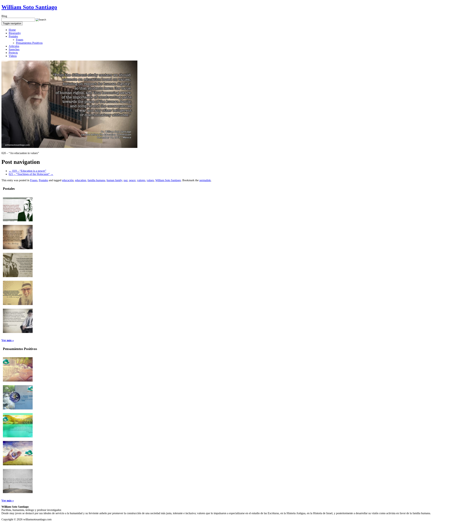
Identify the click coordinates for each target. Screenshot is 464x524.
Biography (15, 33)
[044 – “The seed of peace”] (18, 304)
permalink (205, 180)
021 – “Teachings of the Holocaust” (31, 174)
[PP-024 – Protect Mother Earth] (18, 464)
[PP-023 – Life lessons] (18, 492)
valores (141, 180)
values (150, 180)
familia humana (96, 180)
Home (12, 29)
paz (126, 180)
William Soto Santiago (29, 7)
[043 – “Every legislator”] (18, 332)
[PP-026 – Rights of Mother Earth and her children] (18, 408)
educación (68, 180)
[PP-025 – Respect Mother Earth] (18, 436)
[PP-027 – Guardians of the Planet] (18, 380)
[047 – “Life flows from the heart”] (18, 220)
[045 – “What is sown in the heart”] (18, 276)
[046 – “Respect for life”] (18, 248)
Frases (19, 39)
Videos (13, 55)
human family (114, 180)
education (80, 180)
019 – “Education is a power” (27, 170)
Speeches (14, 49)
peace (132, 180)
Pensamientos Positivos (29, 42)
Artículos (14, 46)
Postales (13, 36)
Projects (13, 52)
